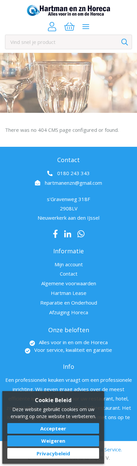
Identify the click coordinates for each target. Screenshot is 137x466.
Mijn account (69, 264)
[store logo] (68, 10)
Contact (68, 273)
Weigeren (53, 440)
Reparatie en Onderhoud (68, 302)
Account (52, 26)
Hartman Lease (68, 293)
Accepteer (53, 428)
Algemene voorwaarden (68, 283)
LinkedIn (67, 234)
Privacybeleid (53, 453)
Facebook (55, 234)
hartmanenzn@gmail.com (73, 182)
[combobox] (68, 42)
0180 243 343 (73, 173)
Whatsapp (80, 234)
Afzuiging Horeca (68, 312)
